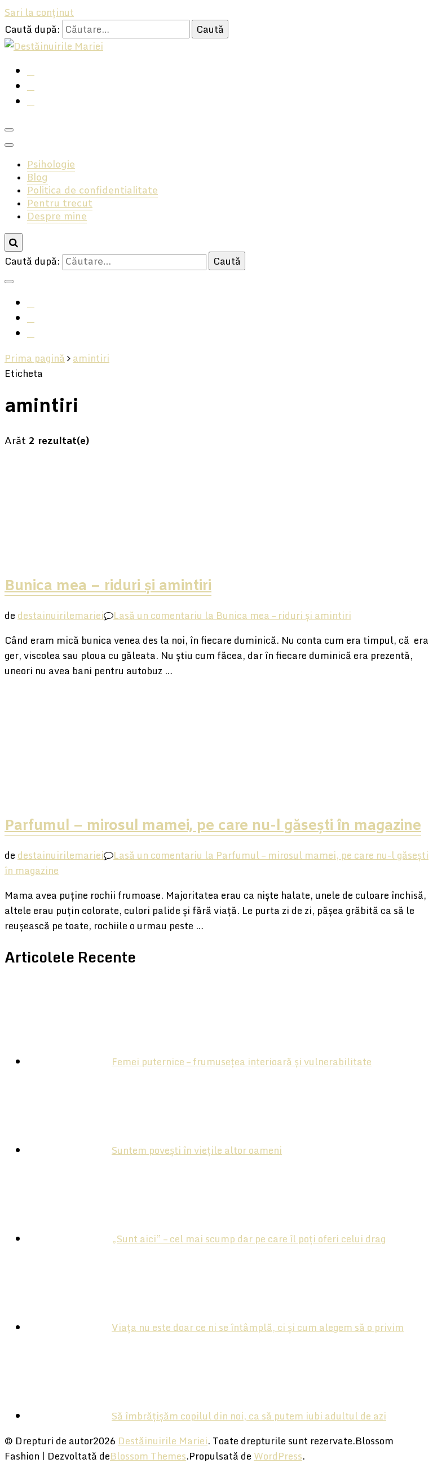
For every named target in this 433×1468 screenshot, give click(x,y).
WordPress (278, 1455)
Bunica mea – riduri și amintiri (108, 586)
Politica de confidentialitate (92, 190)
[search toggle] (14, 242)
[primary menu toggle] (9, 129)
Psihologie (51, 165)
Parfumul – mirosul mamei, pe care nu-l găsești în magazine (213, 826)
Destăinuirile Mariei (162, 1440)
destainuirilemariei (60, 615)
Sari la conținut (39, 12)
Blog (37, 178)
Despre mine (57, 216)
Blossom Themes (148, 1455)
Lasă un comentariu (232, 615)
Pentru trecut (59, 203)
